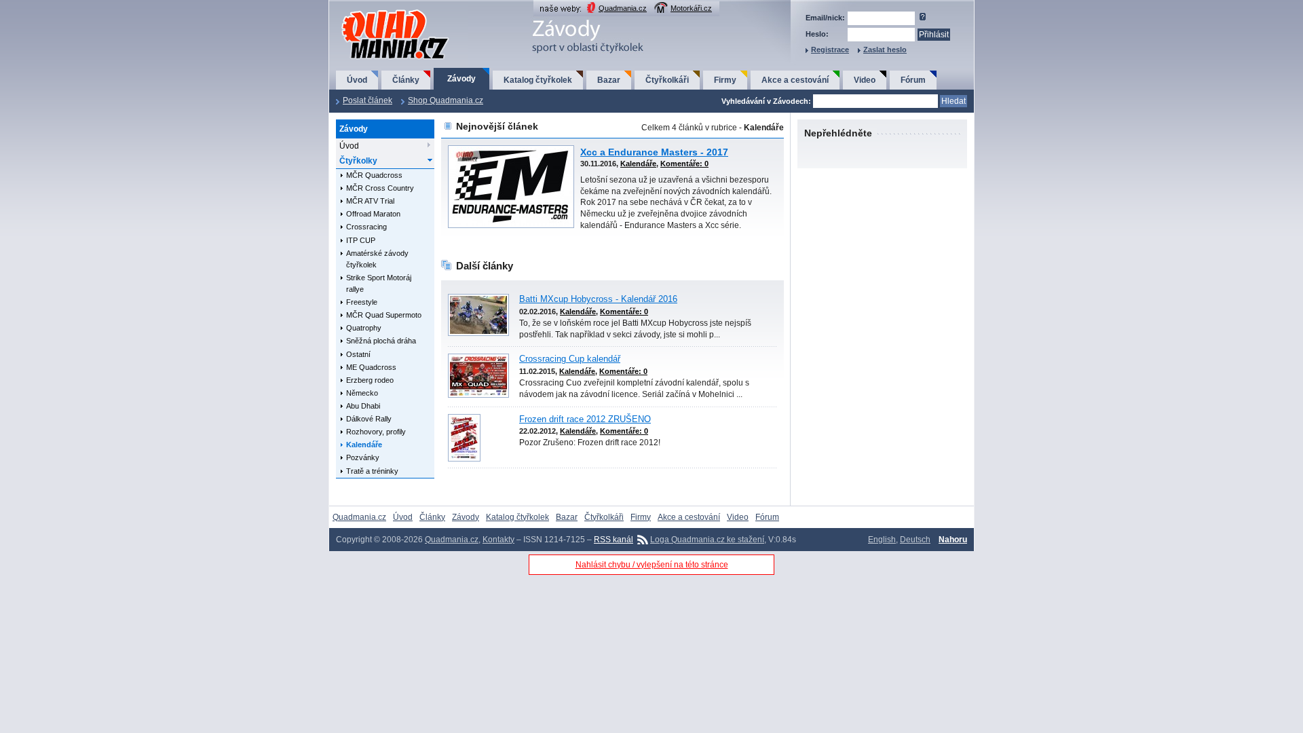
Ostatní (358, 354)
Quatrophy (363, 328)
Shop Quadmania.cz (445, 100)
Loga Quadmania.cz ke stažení (707, 539)
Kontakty (498, 539)
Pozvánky (362, 457)
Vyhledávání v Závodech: (766, 101)
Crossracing (366, 227)
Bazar (608, 80)
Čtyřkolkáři (667, 80)
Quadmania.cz (623, 8)
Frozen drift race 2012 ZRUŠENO (585, 419)
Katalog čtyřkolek (538, 80)
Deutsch (915, 539)
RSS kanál (613, 539)
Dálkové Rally (369, 419)
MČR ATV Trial (370, 201)
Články (405, 80)
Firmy (725, 80)
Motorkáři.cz (691, 8)
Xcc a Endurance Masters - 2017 (654, 152)
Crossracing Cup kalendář (569, 359)
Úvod (357, 80)
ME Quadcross (371, 367)
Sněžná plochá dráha (381, 341)
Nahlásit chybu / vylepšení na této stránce (651, 564)
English (882, 539)
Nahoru (953, 539)
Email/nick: (825, 18)
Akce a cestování (795, 80)
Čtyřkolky (358, 161)
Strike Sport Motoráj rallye (378, 283)
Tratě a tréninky (372, 471)
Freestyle (361, 302)
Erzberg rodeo (370, 380)
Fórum (913, 80)
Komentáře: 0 (684, 163)
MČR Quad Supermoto (383, 315)
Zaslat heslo (885, 49)
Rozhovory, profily (376, 432)
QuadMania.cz (378, 10)
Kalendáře (364, 444)
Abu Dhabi (363, 406)
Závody (461, 78)
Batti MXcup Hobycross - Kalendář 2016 (598, 299)
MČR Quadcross (374, 175)
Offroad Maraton (373, 214)
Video (864, 80)
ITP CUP (360, 240)
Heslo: (817, 34)
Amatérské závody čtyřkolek (377, 259)
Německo (362, 393)
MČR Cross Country (380, 188)
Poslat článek (367, 100)
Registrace (830, 49)
